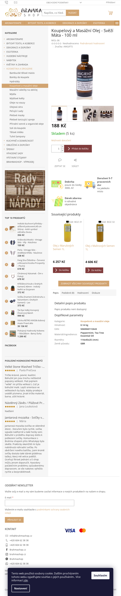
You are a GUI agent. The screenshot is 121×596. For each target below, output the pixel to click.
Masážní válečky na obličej (23, 89)
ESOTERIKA (12, 51)
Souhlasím (100, 575)
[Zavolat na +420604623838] (9, 2)
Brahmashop (16, 558)
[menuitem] (13, 23)
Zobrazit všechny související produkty (84, 283)
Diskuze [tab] (96, 292)
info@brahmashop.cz (21, 535)
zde (25, 580)
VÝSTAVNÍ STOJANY (16, 157)
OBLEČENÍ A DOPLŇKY (18, 144)
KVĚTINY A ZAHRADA (17, 64)
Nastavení (20, 588)
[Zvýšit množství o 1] (62, 147)
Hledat (72, 12)
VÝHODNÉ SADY (14, 153)
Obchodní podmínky (57, 2)
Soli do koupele (18, 128)
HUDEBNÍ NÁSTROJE (17, 55)
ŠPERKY (10, 149)
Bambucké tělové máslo (22, 72)
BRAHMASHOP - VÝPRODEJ (20, 161)
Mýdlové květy (17, 98)
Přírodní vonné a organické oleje (27, 123)
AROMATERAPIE (14, 39)
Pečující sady (16, 110)
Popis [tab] (56, 292)
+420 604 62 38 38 (19, 540)
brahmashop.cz (18, 554)
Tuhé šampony (17, 136)
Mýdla (13, 94)
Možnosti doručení (61, 140)
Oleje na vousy (17, 102)
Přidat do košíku (80, 148)
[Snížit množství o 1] (62, 150)
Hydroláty (15, 81)
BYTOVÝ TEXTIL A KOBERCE (20, 43)
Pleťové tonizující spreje (22, 119)
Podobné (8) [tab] (68, 292)
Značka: (64, 46)
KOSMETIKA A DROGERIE (19, 68)
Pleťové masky (17, 115)
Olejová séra (16, 106)
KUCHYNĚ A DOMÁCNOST (20, 140)
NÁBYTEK (11, 60)
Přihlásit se (14, 519)
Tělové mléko (16, 132)
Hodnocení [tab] (83, 292)
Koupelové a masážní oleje (24, 85)
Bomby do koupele (19, 77)
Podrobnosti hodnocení (92, 43)
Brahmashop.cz (18, 549)
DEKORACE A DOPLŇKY (18, 47)
